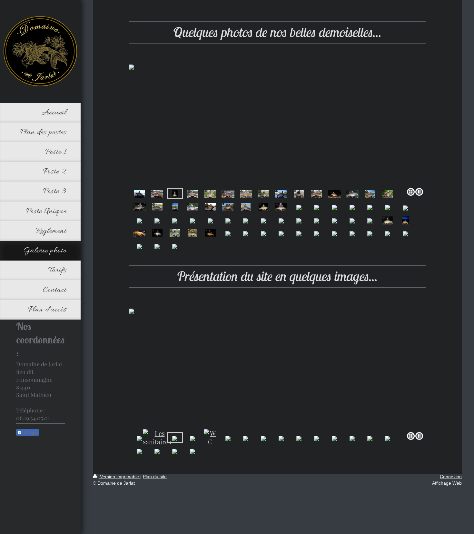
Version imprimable (119, 476)
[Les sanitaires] (157, 437)
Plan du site (155, 476)
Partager (30, 432)
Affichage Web (447, 483)
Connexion (451, 476)
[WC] (210, 437)
